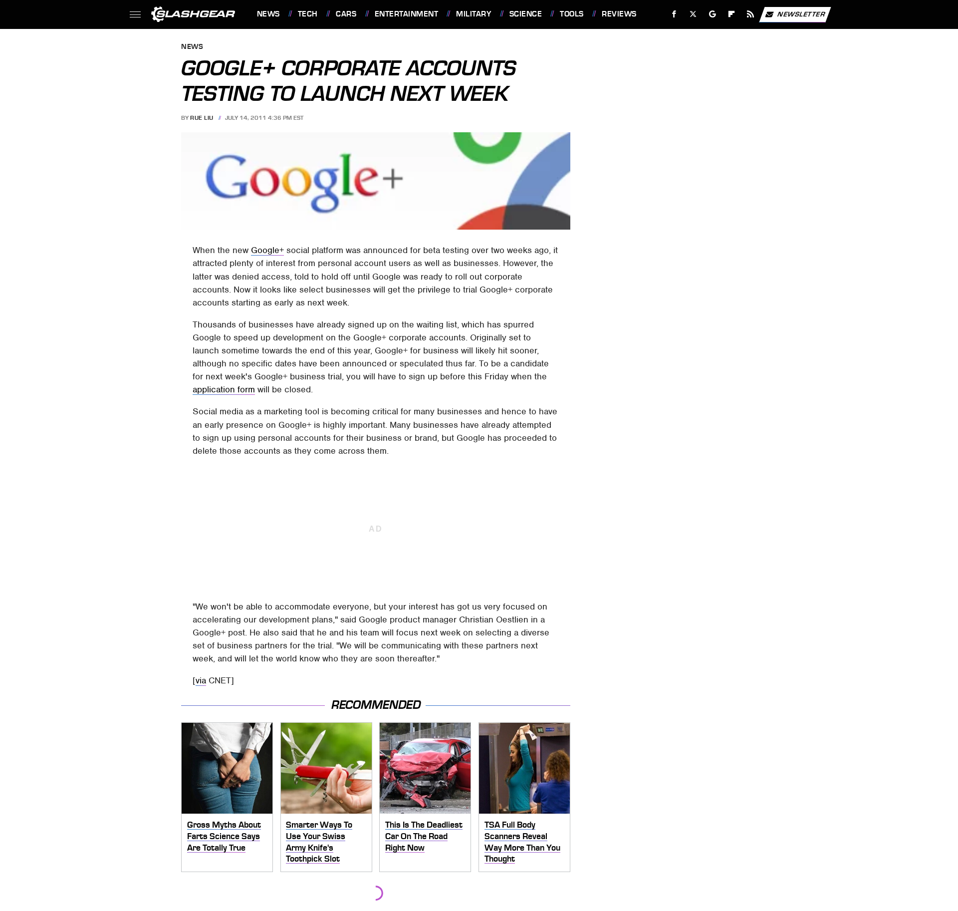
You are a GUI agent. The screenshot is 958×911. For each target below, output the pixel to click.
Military (473, 13)
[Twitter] (693, 14)
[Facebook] (674, 14)
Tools (571, 13)
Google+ (267, 250)
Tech (308, 13)
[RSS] (750, 14)
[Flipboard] (731, 14)
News (268, 13)
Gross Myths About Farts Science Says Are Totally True (224, 836)
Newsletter (801, 13)
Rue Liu (202, 117)
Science (525, 13)
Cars (346, 13)
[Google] (712, 14)
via (201, 680)
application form (224, 389)
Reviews (619, 13)
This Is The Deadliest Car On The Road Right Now (424, 836)
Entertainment (406, 13)
